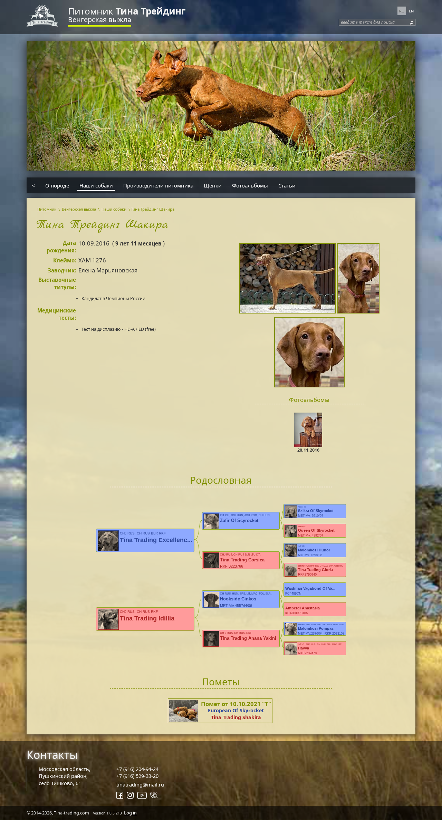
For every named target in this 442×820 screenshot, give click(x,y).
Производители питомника (158, 185)
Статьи (287, 185)
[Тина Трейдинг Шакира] (288, 279)
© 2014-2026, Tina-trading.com (82, 813)
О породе (57, 185)
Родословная (221, 479)
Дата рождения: (61, 246)
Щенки (213, 185)
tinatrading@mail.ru (140, 784)
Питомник (126, 11)
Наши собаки (96, 185)
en (411, 10)
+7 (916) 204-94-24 (137, 769)
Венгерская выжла (99, 19)
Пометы (221, 681)
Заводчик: (62, 270)
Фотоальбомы (250, 185)
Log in (130, 813)
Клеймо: (64, 260)
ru (401, 10)
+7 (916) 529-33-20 (137, 776)
